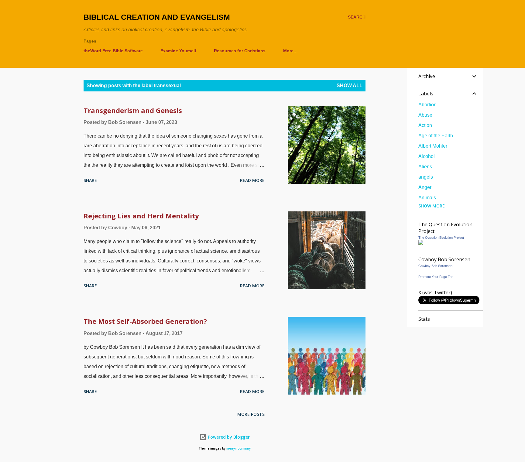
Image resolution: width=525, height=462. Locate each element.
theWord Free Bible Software (113, 50)
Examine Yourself (178, 50)
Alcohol (426, 156)
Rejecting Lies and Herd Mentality (141, 215)
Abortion (427, 104)
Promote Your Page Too (435, 277)
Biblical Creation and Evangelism (157, 17)
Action (425, 125)
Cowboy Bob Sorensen (435, 266)
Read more (252, 180)
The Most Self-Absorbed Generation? (145, 321)
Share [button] (90, 180)
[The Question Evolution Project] (420, 243)
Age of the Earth (435, 135)
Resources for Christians (240, 50)
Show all (349, 85)
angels (425, 177)
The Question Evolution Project (441, 237)
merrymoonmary (238, 448)
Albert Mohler (432, 146)
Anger (424, 187)
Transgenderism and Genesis (133, 110)
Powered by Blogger (228, 437)
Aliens (425, 166)
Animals (427, 197)
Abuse (425, 115)
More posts (251, 414)
